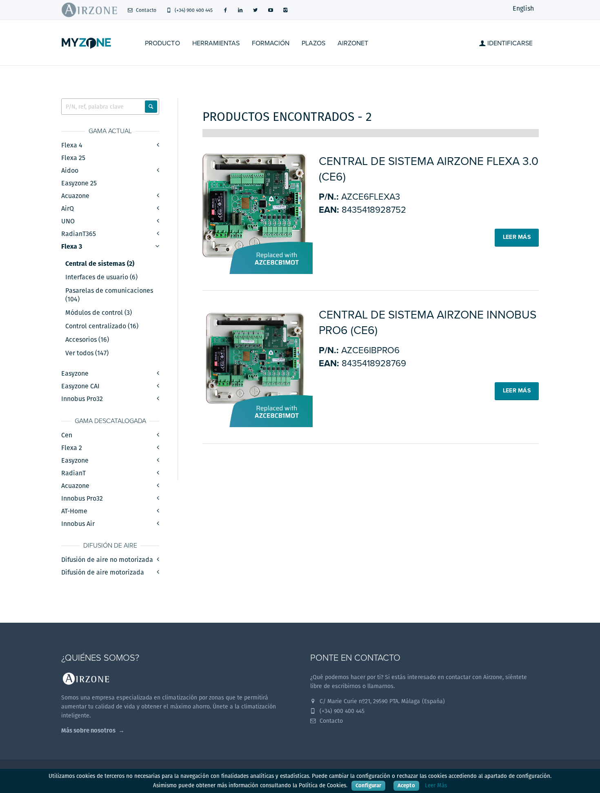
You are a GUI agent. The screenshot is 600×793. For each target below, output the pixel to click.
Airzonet (353, 43)
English (523, 8)
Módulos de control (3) (98, 312)
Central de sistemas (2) (99, 263)
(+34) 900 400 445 (193, 10)
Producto (162, 43)
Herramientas (216, 43)
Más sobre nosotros (88, 730)
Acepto (406, 785)
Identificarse (509, 43)
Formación (270, 43)
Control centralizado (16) (101, 326)
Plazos (313, 43)
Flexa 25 (73, 158)
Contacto (145, 10)
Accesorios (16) (87, 339)
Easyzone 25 (79, 183)
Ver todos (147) (87, 353)
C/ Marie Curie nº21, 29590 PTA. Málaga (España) (381, 701)
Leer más (517, 237)
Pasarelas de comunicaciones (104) (109, 295)
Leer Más (436, 785)
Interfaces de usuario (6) (101, 277)
